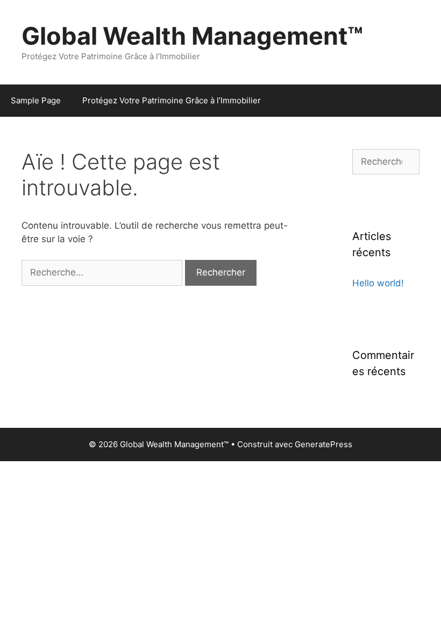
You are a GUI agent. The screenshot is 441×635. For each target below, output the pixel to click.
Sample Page (36, 100)
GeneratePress (323, 444)
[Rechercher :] (103, 272)
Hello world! (378, 283)
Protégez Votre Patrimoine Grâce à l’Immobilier (171, 100)
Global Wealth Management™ (192, 36)
